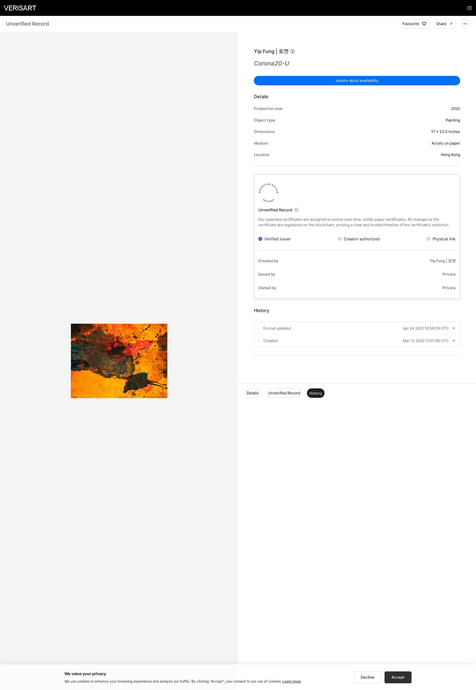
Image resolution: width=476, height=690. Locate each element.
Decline (367, 677)
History (315, 393)
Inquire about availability (357, 80)
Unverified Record (284, 393)
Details (253, 393)
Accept (398, 677)
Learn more (292, 681)
